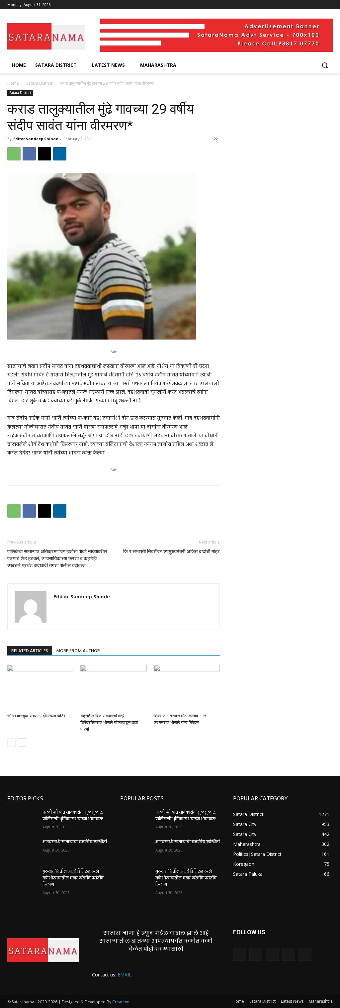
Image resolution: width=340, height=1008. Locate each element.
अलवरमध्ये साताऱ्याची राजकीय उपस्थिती (74, 842)
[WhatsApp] (14, 153)
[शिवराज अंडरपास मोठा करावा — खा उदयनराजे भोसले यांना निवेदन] (187, 687)
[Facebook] (292, 5)
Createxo (120, 1002)
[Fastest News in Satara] (46, 36)
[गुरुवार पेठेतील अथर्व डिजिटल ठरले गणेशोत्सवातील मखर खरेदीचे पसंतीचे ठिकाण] (22, 878)
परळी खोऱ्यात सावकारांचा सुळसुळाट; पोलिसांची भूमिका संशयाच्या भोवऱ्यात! (72, 816)
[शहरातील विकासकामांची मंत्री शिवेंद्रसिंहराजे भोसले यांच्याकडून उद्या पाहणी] (113, 687)
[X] (310, 5)
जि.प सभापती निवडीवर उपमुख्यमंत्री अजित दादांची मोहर (171, 551)
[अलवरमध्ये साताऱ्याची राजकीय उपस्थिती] (22, 849)
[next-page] (22, 742)
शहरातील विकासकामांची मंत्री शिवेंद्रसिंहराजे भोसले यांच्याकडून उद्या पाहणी (109, 722)
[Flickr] (272, 954)
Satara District (39, 83)
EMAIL (124, 974)
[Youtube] (329, 5)
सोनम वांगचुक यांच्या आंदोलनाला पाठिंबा (36, 715)
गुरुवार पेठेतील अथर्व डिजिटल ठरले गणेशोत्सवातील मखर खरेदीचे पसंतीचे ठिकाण (73, 878)
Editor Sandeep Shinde (35, 138)
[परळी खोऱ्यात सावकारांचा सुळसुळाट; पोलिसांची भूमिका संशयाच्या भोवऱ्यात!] (22, 819)
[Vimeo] (319, 5)
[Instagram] (301, 5)
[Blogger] (239, 954)
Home (13, 83)
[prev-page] (11, 742)
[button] (325, 65)
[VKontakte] (304, 954)
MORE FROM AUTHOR (78, 651)
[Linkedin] (59, 153)
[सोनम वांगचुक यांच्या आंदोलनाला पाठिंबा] (40, 687)
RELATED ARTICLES (29, 651)
